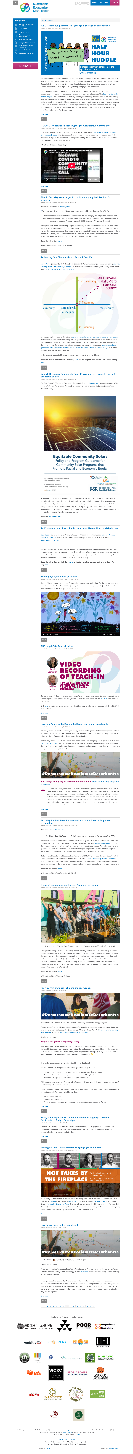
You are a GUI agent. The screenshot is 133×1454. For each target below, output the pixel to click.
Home (44, 20)
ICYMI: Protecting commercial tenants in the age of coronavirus (75, 25)
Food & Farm (72, 1201)
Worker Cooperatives (26, 39)
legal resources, (72, 1430)
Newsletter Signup (100, 3)
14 (70, 1306)
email (48, 1448)
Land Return (23, 29)
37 (90, 1306)
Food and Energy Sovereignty (24, 35)
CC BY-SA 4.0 (67, 1432)
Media (50, 20)
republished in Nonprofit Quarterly (60, 269)
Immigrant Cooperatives (27, 43)
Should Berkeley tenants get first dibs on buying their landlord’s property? (75, 198)
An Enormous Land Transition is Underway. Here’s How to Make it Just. (80, 528)
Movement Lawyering (26, 53)
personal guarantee (102, 843)
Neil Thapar (45, 535)
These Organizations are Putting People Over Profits (69, 885)
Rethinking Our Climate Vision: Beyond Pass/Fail (67, 257)
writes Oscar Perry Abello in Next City (101, 859)
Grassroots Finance (99, 1201)
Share (44, 119)
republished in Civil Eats (50, 540)
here (60, 241)
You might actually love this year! (59, 576)
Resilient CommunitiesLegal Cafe (26, 25)
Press (67, 1440)
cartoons (56, 1430)
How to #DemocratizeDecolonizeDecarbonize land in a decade (74, 724)
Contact (60, 1440)
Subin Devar (45, 264)
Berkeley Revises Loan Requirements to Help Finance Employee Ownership (76, 821)
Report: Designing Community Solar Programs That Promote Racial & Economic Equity (78, 375)
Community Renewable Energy (58, 1204)
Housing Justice (24, 32)
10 (56, 1306)
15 (73, 1306)
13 (67, 1306)
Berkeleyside (64, 206)
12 (63, 1306)
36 (87, 1306)
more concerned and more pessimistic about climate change (95, 337)
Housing (53, 1201)
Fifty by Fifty (60, 829)
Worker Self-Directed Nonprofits (26, 46)
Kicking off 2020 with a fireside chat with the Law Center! (72, 1147)
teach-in (104, 699)
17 (80, 1306)
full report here (55, 516)
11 (60, 1306)
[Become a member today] (80, 1243)
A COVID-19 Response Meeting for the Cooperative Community (75, 125)
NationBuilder (113, 1448)
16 (77, 1306)
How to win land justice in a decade (60, 1225)
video (51, 586)
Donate (115, 3)
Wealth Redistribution (26, 50)
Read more (44, 114)
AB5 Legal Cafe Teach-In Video (57, 646)
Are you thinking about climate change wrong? (66, 987)
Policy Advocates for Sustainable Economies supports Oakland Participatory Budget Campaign (75, 1119)
